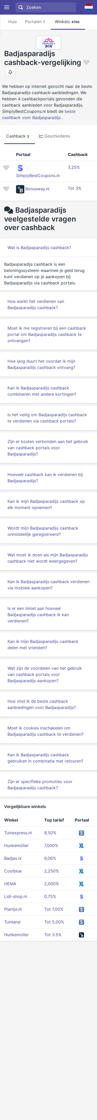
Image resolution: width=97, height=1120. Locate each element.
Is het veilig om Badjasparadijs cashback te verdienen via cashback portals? (47, 418)
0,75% (50, 896)
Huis (12, 21)
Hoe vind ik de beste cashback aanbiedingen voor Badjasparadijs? (42, 704)
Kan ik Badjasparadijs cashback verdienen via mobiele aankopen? (48, 584)
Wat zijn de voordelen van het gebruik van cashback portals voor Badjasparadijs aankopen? (45, 674)
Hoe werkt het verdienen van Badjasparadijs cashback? (36, 304)
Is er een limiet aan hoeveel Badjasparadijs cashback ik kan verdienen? (38, 614)
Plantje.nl (13, 909)
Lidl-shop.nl (15, 896)
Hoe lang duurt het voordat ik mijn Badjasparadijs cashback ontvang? (41, 364)
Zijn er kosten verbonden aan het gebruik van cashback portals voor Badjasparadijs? (48, 448)
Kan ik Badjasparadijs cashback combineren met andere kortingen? (42, 391)
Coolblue (13, 871)
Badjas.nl (12, 858)
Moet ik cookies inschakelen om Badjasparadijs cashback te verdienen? (46, 731)
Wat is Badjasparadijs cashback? (39, 247)
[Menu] (6, 7)
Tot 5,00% (54, 921)
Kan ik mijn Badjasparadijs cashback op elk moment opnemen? (46, 504)
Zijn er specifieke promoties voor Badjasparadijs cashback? (40, 784)
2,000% (51, 883)
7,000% (51, 845)
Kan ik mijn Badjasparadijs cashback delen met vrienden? (43, 644)
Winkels (67, 21)
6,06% (50, 858)
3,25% (74, 167)
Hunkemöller (16, 845)
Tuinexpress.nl (18, 832)
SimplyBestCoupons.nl (38, 175)
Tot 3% (74, 188)
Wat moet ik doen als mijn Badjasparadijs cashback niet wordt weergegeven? (48, 558)
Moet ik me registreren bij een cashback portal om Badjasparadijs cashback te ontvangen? (47, 334)
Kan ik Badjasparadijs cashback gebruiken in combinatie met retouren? (45, 758)
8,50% (50, 832)
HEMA (10, 883)
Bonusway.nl (37, 188)
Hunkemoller (16, 934)
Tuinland (12, 921)
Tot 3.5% (53, 934)
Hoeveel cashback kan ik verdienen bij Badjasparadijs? (45, 477)
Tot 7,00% (53, 909)
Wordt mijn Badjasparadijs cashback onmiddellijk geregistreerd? (43, 531)
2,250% (51, 871)
